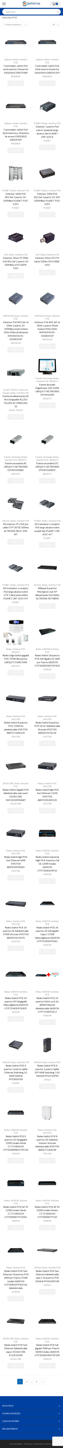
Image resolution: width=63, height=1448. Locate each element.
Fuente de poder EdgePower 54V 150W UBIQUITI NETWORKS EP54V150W (47, 389)
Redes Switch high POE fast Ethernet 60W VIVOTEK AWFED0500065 (15, 862)
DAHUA (5, 1062)
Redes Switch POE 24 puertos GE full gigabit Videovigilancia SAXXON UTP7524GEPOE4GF (15, 1003)
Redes (16, 59)
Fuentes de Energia (43, 378)
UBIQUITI (53, 381)
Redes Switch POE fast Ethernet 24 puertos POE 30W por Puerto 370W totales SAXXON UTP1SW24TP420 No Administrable (16, 1279)
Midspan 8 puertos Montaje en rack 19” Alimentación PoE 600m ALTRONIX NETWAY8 (47, 593)
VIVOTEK (15, 719)
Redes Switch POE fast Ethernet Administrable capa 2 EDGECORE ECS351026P (15, 1350)
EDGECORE (8, 783)
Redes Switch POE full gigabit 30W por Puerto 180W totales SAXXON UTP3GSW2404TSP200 (47, 1350)
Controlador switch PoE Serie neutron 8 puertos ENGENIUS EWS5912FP (47, 69)
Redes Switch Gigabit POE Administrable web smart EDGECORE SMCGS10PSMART (16, 794)
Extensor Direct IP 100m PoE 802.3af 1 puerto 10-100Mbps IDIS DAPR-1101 (16, 263)
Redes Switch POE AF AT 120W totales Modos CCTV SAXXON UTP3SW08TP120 (47, 1212)
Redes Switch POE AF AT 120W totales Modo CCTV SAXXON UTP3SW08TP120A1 (15, 1212)
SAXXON (46, 649)
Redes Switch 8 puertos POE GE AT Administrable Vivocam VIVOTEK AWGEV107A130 (47, 727)
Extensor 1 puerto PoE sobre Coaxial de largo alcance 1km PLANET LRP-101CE (47, 131)
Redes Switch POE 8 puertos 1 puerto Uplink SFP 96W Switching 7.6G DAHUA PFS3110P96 (47, 1070)
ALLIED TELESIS (10, 390)
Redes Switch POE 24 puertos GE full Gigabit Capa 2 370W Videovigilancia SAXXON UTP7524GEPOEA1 (47, 934)
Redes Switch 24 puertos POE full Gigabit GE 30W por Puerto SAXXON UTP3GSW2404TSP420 (47, 660)
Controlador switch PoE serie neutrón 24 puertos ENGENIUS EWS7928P (15, 69)
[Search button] (58, 11)
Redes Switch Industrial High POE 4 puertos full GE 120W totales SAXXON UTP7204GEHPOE (47, 864)
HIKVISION (8, 316)
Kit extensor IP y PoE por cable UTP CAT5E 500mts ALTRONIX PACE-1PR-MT (16, 529)
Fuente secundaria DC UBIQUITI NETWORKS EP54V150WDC (47, 466)
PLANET (37, 123)
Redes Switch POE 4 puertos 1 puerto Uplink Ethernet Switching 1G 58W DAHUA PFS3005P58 (16, 1072)
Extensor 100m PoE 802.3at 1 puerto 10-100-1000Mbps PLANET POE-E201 (47, 198)
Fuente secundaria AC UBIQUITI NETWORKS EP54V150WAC (16, 466)
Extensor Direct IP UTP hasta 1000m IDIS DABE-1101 (47, 261)
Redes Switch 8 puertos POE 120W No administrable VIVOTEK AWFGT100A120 (16, 727)
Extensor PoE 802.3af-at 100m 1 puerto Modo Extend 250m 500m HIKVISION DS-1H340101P (47, 329)
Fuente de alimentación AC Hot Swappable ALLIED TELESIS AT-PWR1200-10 (15, 401)
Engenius (8, 59)
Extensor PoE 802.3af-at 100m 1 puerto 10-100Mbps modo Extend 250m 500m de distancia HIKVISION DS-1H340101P (16, 331)
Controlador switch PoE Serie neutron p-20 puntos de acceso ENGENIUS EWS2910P (16, 134)
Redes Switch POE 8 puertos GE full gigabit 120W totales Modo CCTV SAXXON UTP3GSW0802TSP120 (15, 1143)
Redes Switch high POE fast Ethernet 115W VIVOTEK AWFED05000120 (47, 794)
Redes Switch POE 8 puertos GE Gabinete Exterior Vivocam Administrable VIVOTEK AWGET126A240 (47, 1143)
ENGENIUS (15, 76)
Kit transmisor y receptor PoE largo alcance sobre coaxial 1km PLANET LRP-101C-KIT (47, 529)
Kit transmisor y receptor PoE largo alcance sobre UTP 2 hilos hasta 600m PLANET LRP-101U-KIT (15, 593)
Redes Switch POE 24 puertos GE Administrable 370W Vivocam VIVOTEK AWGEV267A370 (16, 932)
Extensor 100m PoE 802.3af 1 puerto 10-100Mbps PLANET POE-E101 (15, 198)
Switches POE (54, 123)
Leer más (16, 83)
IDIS (6, 254)
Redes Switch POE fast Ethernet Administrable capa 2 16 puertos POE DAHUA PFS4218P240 (47, 1276)
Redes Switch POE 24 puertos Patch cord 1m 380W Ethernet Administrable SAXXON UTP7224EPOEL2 (47, 1005)
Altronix (6, 521)
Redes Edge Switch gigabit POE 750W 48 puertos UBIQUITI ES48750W (16, 658)
